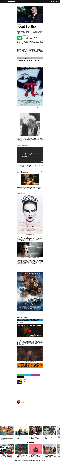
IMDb (34, 136)
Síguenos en (35, 374)
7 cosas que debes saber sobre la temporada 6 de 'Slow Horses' (22, 437)
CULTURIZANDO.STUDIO (24, 460)
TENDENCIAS (53, 3)
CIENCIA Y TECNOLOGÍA (40, 3)
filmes (20, 33)
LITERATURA (47, 3)
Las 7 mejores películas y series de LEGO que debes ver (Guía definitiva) (50, 456)
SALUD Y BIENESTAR (31, 3)
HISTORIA (10, 3)
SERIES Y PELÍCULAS (23, 3)
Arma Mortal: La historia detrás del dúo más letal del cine (50, 437)
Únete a (20, 374)
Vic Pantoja (22, 402)
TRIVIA (6, 3)
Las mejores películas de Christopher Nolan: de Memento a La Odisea (35, 437)
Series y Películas (19, 24)
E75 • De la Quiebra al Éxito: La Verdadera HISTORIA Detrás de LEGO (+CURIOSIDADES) (7, 456)
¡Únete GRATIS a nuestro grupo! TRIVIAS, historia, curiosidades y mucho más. (31, 38)
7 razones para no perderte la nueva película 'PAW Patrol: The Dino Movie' (22, 456)
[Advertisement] (30, 415)
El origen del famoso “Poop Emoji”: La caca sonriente (36, 456)
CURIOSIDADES (15, 3)
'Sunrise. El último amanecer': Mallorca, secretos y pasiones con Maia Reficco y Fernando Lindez (7, 438)
